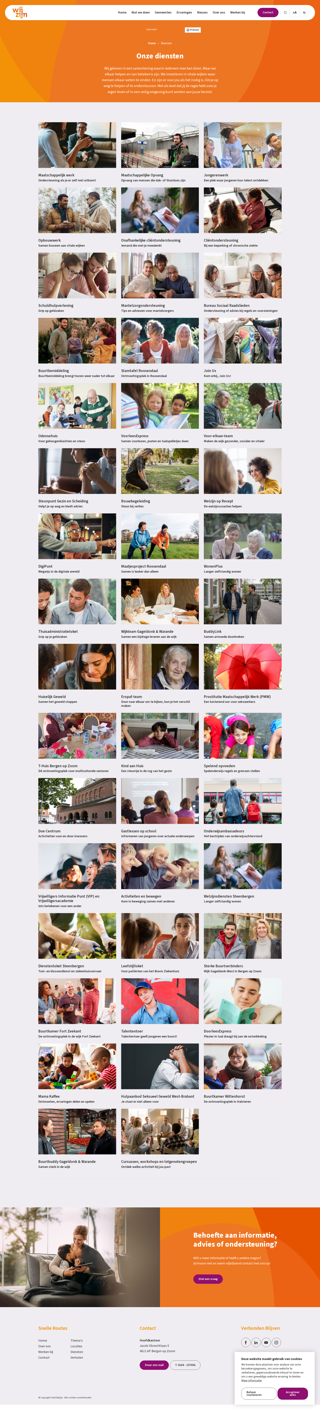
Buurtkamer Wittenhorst (224, 1096)
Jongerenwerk (216, 175)
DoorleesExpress (218, 1031)
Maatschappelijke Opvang (142, 175)
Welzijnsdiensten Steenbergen (229, 896)
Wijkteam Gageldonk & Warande (147, 631)
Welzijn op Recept (218, 501)
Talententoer (132, 1031)
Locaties (76, 1346)
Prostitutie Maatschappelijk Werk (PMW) (237, 696)
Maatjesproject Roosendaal (143, 566)
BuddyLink (213, 631)
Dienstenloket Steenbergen (61, 966)
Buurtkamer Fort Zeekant (59, 1031)
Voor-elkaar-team (218, 436)
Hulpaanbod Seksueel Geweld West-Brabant (157, 1096)
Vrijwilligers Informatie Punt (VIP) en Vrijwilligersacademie (68, 899)
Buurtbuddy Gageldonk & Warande (67, 1161)
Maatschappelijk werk (56, 175)
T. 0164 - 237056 (185, 1365)
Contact (44, 1357)
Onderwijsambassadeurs (224, 831)
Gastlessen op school (138, 831)
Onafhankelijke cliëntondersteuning (150, 240)
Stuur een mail (154, 1365)
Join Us (210, 371)
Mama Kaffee (49, 1096)
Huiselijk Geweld (52, 696)
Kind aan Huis (132, 766)
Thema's (76, 1340)
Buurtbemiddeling (53, 371)
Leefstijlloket (132, 966)
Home (42, 1340)
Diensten (76, 1352)
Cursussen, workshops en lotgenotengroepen (159, 1161)
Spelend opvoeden (219, 766)
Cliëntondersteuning (221, 240)
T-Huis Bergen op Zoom (58, 766)
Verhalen (76, 1357)
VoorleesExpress (134, 436)
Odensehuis (48, 436)
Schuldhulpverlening (55, 305)
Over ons (44, 1346)
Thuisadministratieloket (58, 631)
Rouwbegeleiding (135, 501)
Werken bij (45, 1352)
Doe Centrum (49, 831)
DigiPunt (45, 566)
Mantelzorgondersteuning (143, 305)
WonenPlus (213, 566)
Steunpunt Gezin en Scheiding (63, 501)
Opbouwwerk (49, 240)
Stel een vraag (208, 1279)
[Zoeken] (285, 12)
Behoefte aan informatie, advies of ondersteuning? (235, 1240)
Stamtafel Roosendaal (139, 371)
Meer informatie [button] (251, 1381)
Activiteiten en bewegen (141, 896)
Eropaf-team (131, 696)
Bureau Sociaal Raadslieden (227, 305)
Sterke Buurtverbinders (223, 966)
